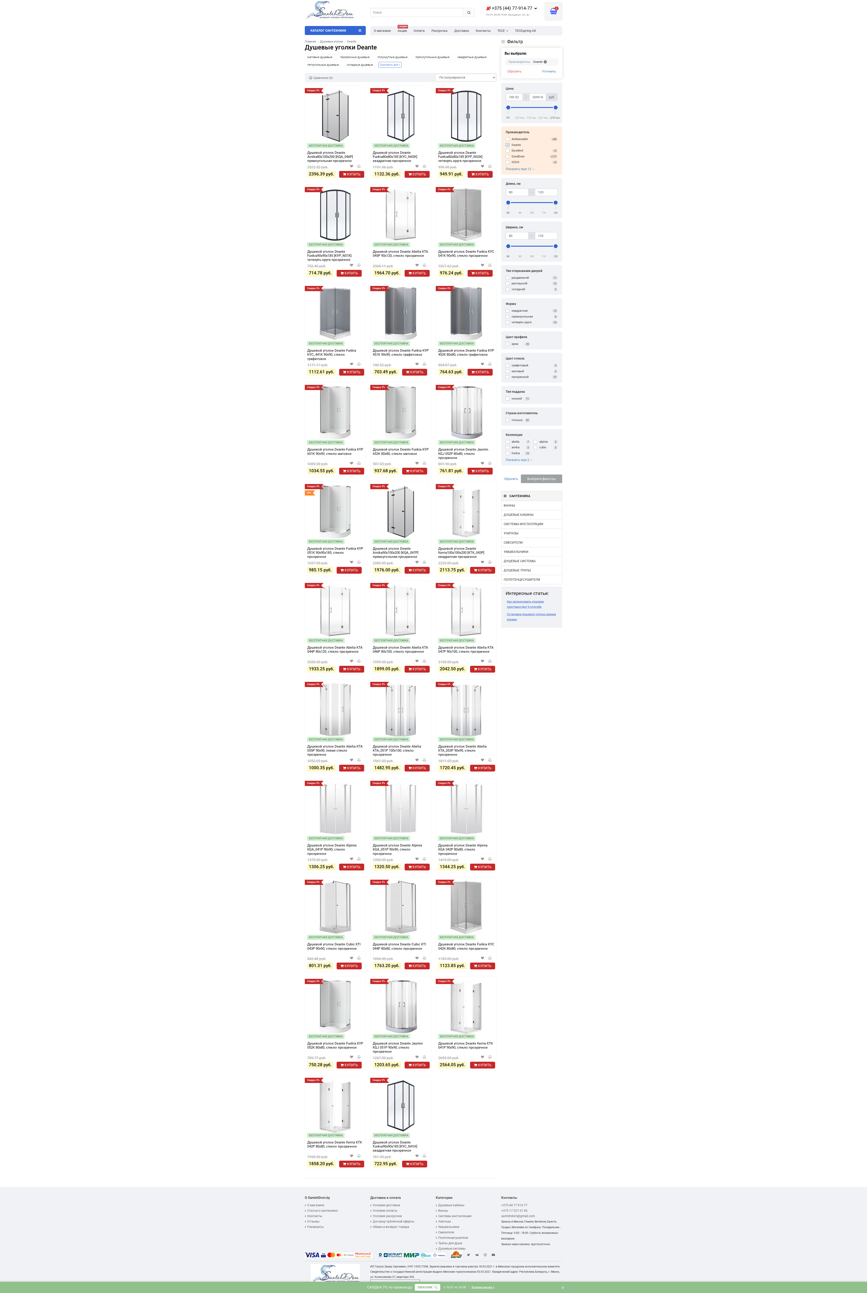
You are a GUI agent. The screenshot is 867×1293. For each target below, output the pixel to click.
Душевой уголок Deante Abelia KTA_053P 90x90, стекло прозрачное (462, 750)
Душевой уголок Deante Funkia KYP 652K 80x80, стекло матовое (401, 451)
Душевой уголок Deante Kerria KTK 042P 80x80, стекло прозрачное (334, 1144)
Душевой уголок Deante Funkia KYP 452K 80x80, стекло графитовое (466, 352)
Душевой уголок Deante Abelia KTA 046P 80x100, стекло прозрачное (400, 649)
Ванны (509, 505)
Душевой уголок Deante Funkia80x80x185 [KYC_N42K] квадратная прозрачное (395, 157)
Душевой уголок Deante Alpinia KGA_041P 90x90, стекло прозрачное (332, 849)
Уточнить (549, 71)
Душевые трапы (517, 570)
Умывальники (516, 552)
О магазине (382, 31)
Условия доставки (386, 1205)
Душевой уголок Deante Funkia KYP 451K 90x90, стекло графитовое (401, 352)
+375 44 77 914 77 (514, 1205)
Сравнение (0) (323, 77)
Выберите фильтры (541, 479)
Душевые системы (520, 561)
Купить (353, 174)
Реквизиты (315, 1227)
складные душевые (360, 64)
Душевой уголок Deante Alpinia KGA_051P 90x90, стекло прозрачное (397, 849)
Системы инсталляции (523, 524)
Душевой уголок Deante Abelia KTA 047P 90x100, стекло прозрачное (466, 649)
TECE (501, 31)
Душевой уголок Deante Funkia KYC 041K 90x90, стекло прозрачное (466, 254)
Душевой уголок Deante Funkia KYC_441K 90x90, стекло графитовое (331, 354)
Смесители (513, 542)
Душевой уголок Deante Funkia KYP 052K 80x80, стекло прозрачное (335, 1045)
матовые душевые (319, 57)
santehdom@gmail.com (518, 1216)
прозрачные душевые (355, 57)
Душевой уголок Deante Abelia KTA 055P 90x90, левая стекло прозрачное (335, 750)
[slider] (508, 107)
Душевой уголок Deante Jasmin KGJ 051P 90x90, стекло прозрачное (398, 1047)
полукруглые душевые (393, 57)
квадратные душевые (472, 57)
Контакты (483, 31)
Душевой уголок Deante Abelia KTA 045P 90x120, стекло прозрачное (400, 254)
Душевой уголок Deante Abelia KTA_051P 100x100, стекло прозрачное (397, 750)
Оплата (419, 31)
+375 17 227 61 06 (514, 1210)
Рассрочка (439, 31)
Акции (402, 29)
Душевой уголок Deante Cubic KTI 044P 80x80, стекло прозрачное (399, 946)
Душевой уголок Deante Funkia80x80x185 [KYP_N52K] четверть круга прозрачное (460, 157)
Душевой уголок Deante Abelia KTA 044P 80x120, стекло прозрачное (335, 649)
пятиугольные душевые (323, 64)
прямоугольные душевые (432, 57)
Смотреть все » (390, 64)
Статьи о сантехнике (322, 1210)
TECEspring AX (525, 31)
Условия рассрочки (387, 1216)
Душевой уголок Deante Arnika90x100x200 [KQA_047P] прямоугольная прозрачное (395, 553)
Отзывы (313, 1221)
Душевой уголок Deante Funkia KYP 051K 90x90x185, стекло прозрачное (335, 553)
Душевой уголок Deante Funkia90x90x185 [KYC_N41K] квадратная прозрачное (395, 1146)
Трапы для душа (450, 1243)
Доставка (461, 31)
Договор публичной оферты (393, 1221)
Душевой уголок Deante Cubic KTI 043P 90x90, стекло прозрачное (334, 946)
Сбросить (514, 71)
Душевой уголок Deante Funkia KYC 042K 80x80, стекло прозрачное (466, 946)
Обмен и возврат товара (391, 1227)
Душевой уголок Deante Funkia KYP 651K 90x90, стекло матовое (335, 451)
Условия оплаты (385, 1210)
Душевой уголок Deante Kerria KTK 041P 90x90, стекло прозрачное (465, 1045)
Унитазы (511, 533)
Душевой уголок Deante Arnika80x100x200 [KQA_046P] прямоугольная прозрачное (330, 157)
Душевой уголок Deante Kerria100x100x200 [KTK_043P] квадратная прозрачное (461, 553)
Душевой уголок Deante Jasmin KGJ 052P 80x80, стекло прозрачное (463, 453)
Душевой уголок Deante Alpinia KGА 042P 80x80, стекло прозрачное (462, 849)
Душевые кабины (519, 515)
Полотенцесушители (522, 579)
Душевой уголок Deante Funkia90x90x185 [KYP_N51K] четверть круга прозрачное (329, 256)
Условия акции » (482, 1287)
